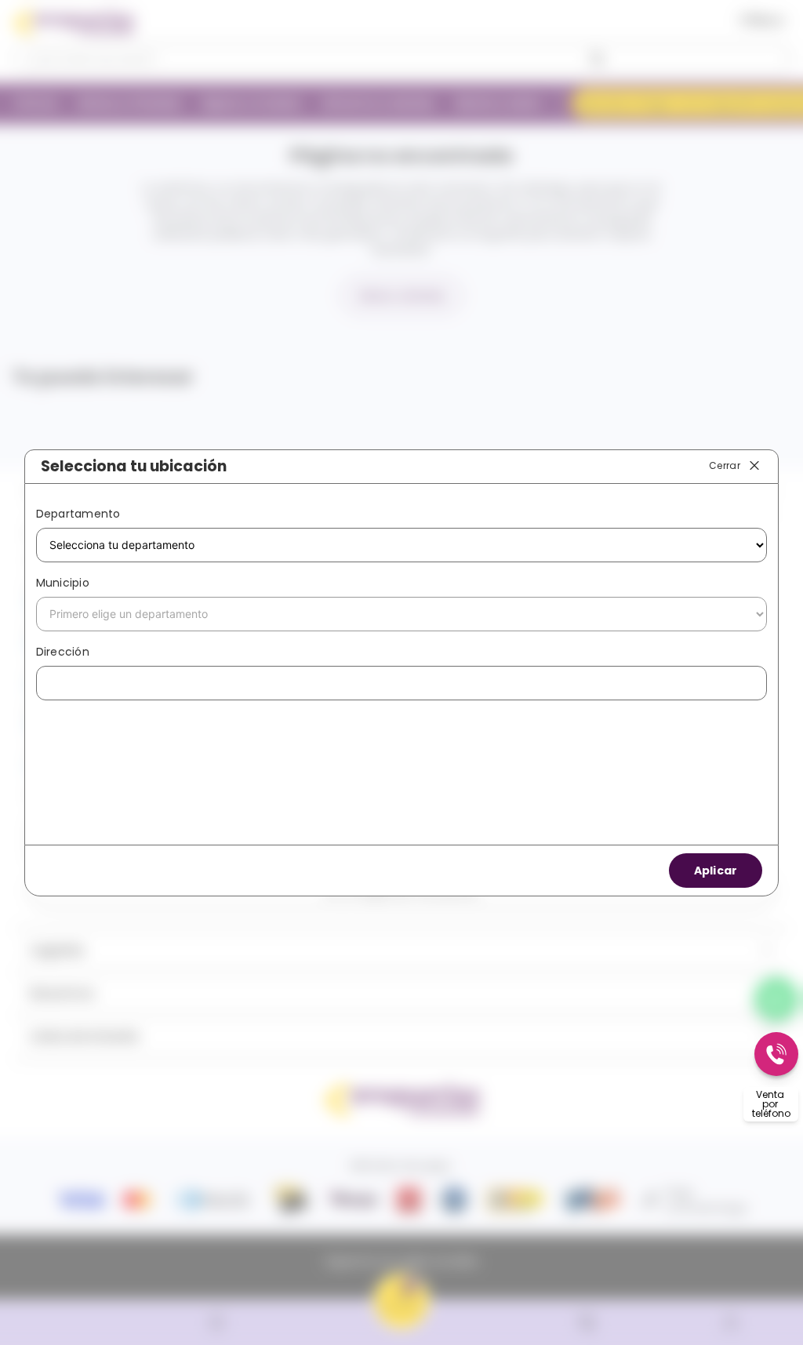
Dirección (62, 652)
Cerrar (724, 465)
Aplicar (716, 870)
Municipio (62, 583)
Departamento (78, 514)
